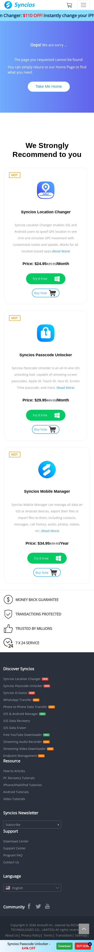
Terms (48, 935)
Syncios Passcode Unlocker (22, 686)
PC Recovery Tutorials (19, 778)
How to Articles (14, 771)
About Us (11, 935)
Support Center (14, 848)
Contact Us (11, 862)
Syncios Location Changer (22, 679)
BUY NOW (83, 946)
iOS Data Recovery (16, 721)
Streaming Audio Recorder (22, 742)
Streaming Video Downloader (24, 749)
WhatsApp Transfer (17, 700)
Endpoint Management (20, 756)
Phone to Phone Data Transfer (25, 707)
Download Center (16, 841)
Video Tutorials (14, 799)
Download (64, 946)
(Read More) (61, 251)
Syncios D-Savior (15, 693)
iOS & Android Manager (20, 714)
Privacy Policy (31, 935)
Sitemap (81, 935)
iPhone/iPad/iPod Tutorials (22, 785)
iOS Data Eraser (14, 728)
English (17, 888)
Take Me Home (48, 86)
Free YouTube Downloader (22, 735)
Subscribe (13, 825)
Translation (64, 935)
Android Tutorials (16, 792)
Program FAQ (13, 855)
